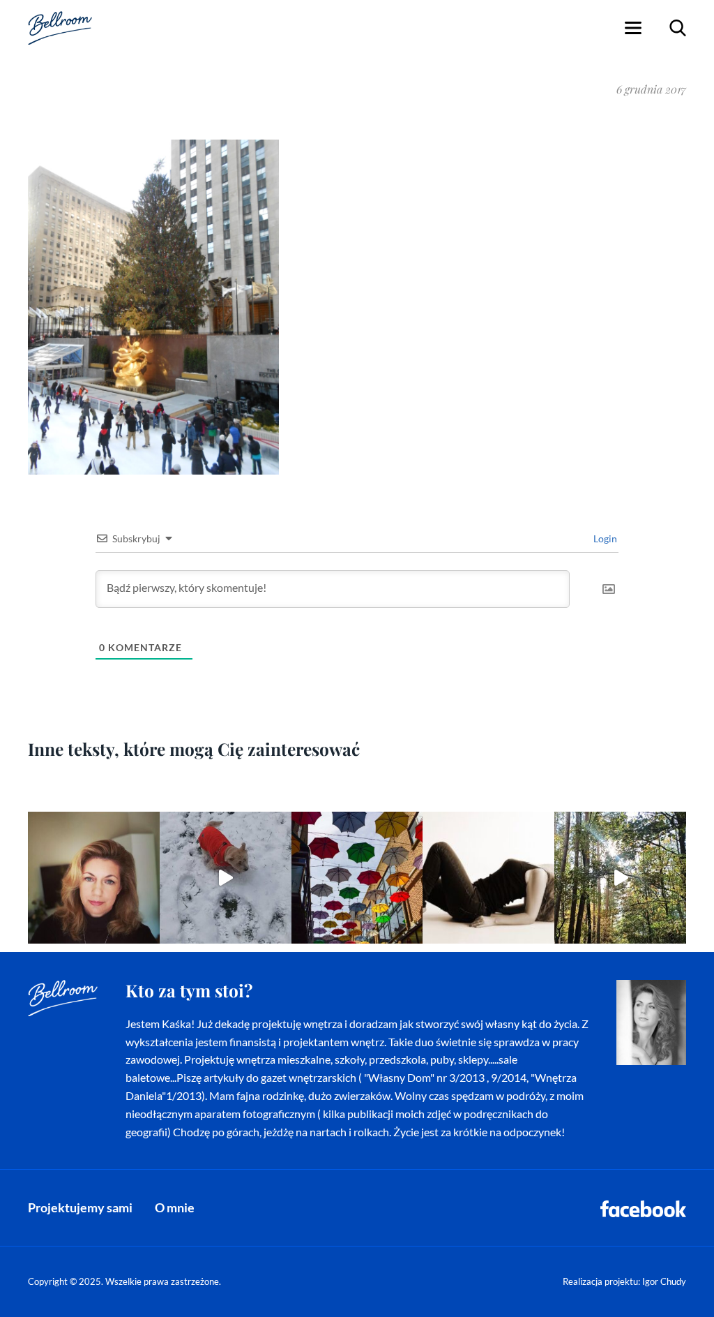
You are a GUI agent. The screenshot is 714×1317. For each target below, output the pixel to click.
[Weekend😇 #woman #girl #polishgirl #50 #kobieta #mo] (488, 878)
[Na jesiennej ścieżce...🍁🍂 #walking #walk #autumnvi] (620, 878)
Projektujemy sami (80, 1207)
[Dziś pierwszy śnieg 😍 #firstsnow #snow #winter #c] (225, 878)
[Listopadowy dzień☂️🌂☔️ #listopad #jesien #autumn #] (357, 878)
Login (604, 538)
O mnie (175, 1207)
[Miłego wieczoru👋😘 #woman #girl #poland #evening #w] (94, 878)
